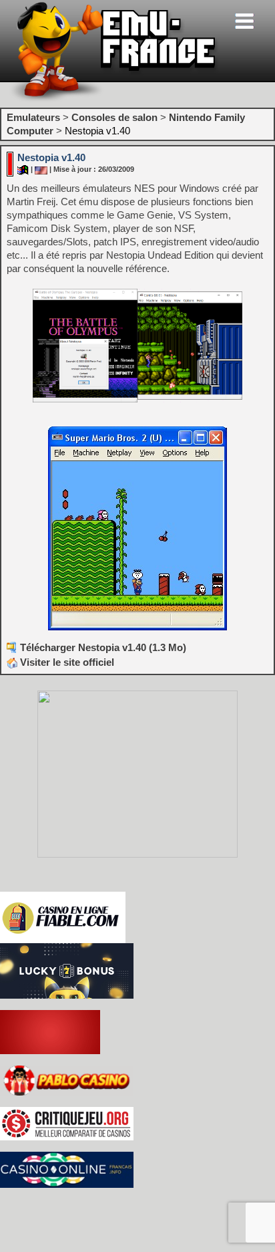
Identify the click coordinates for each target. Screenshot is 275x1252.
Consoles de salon (114, 117)
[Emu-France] (114, 99)
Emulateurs (33, 117)
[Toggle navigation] (244, 21)
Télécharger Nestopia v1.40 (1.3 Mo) (103, 647)
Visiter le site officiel (65, 662)
